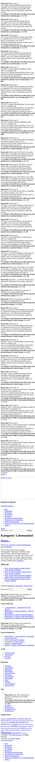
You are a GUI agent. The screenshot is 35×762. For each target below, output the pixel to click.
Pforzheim (15, 726)
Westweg (6, 732)
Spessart (22, 728)
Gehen (31, 720)
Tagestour (3, 730)
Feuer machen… (20, 641)
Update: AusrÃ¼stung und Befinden (23, 645)
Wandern (23, 730)
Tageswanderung (10, 683)
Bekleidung (8, 669)
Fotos (10, 720)
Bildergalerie (9, 671)
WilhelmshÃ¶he (15, 733)
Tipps (7, 730)
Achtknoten (3, 718)
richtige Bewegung (23, 726)
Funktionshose (15, 720)
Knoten (20, 724)
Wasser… (5, 540)
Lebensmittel (19, 586)
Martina (7, 645)
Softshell (18, 728)
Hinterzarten (4, 724)
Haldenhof (13, 722)
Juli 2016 (7, 656)
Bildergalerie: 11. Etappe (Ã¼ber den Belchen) (19, 616)
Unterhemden (12, 730)
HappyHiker (8, 636)
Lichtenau (31, 724)
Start (6, 509)
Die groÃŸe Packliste (17, 640)
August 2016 (9, 654)
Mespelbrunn (4, 726)
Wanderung (28, 730)
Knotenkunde (25, 724)
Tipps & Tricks (28, 586)
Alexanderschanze (11, 718)
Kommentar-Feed (10, 709)
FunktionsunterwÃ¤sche (24, 720)
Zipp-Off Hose (24, 733)
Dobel (2, 720)
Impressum (8, 516)
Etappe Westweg (10, 673)
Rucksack (3, 728)
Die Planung (8, 514)
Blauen (26, 718)
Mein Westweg (17, 735)
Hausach (21, 722)
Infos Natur (8, 675)
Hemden (27, 722)
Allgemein (11, 586)
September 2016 (10, 653)
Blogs (30, 718)
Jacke (12, 724)
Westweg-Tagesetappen (12, 521)
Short (9, 728)
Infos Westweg (9, 676)
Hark (17, 722)
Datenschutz (8, 511)
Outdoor (9, 726)
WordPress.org (9, 711)
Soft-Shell (13, 728)
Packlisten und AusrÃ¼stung (14, 518)
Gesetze (7, 722)
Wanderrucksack (17, 643)
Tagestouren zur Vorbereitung (14, 520)
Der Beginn (8, 513)
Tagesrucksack (29, 728)
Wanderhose (18, 730)
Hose (9, 724)
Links (6, 680)
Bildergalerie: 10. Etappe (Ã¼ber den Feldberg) (19, 618)
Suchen (3, 528)
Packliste (7, 682)
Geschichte (3, 722)
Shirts (6, 728)
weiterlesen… (20, 560)
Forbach (6, 720)
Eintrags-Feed (9, 707)
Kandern (15, 724)
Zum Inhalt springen (7, 506)
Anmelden (8, 705)
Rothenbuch (30, 726)
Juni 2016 (8, 658)
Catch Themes (15, 738)
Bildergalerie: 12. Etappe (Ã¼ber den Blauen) (19, 614)
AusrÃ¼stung (9, 668)
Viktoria (7, 643)
